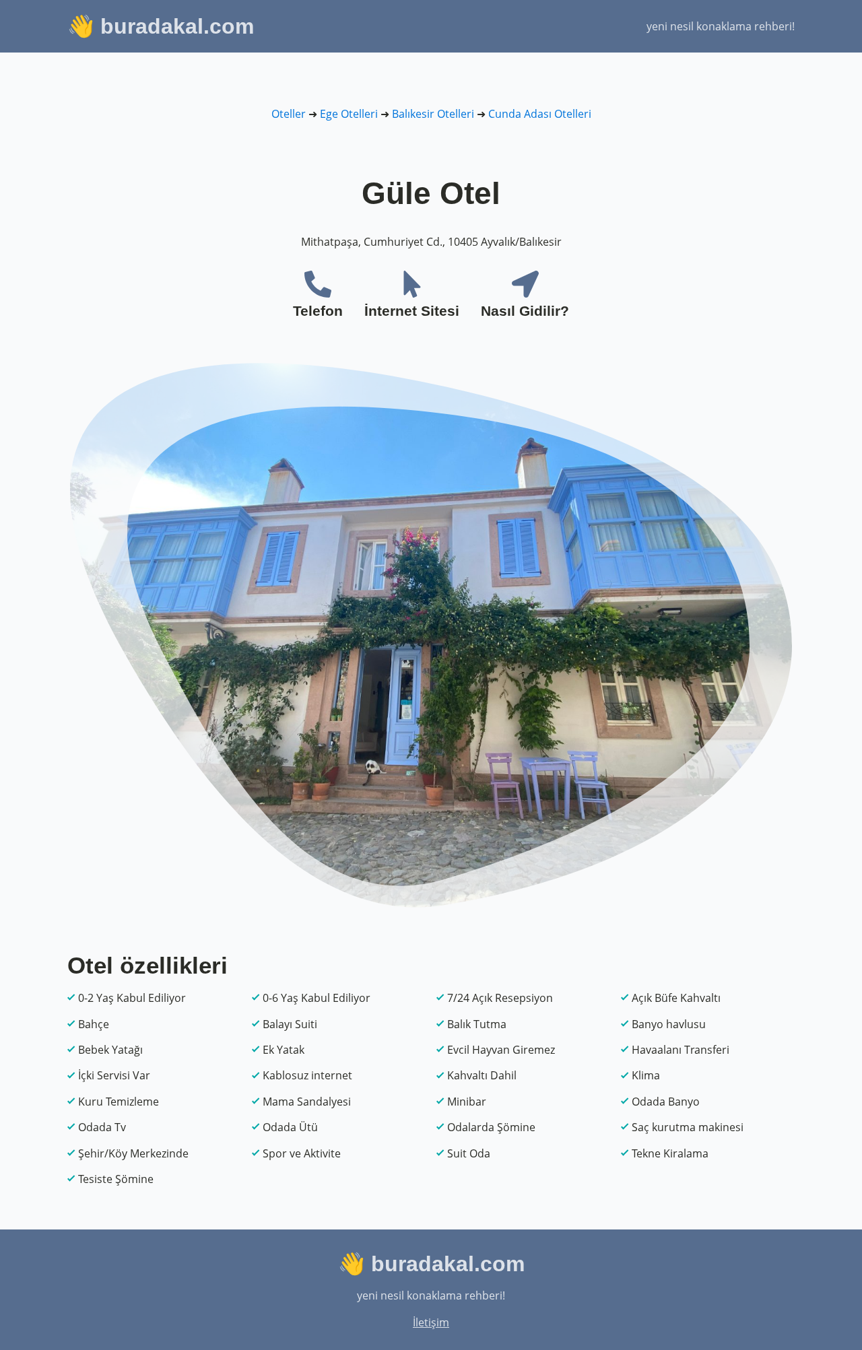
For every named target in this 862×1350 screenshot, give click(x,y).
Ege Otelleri (349, 113)
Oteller (288, 113)
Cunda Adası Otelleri (539, 113)
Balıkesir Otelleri (433, 113)
